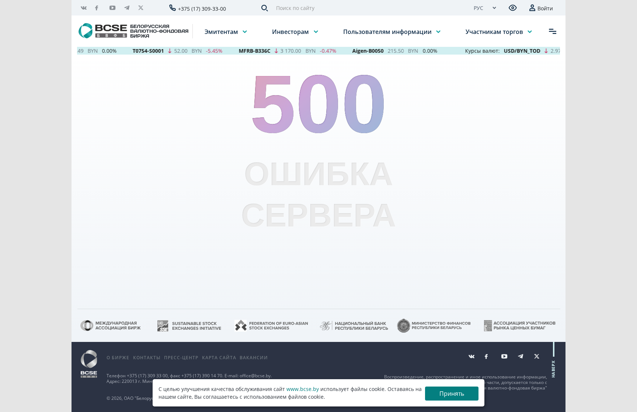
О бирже (118, 357)
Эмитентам (222, 31)
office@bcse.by (255, 376)
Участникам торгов (495, 31)
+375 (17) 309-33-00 (202, 8)
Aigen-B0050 (354, 50)
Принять (451, 394)
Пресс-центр (181, 357)
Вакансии (254, 357)
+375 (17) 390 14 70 (201, 376)
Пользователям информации (388, 31)
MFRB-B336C (241, 50)
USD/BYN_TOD (508, 50)
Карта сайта (219, 357)
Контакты (147, 357)
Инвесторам (291, 31)
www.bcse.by (302, 388)
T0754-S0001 (134, 50)
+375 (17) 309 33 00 (147, 376)
